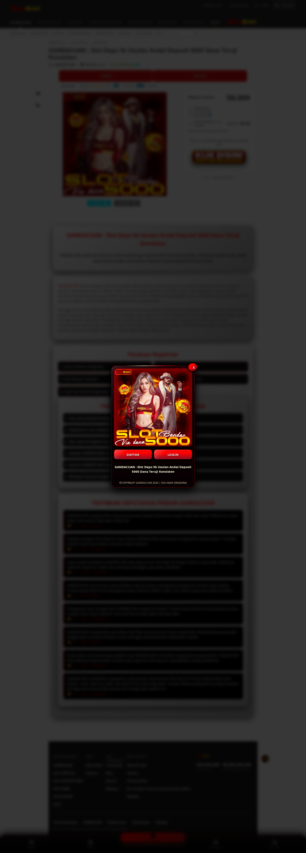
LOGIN (173, 455)
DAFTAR (133, 455)
